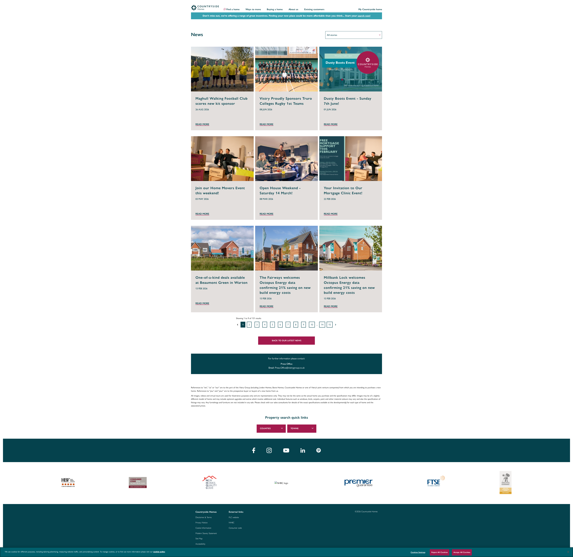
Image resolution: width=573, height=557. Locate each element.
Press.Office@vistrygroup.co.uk (290, 367)
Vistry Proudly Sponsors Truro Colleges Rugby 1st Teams (286, 101)
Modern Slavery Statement (206, 533)
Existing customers (314, 9)
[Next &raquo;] (335, 325)
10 (312, 324)
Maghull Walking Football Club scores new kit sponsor (221, 101)
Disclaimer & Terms (203, 517)
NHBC (231, 523)
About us (293, 9)
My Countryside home (370, 9)
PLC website (234, 517)
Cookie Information (203, 528)
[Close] (568, 552)
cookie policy (159, 552)
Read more (202, 124)
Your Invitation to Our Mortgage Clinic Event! (343, 190)
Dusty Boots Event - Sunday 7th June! (347, 101)
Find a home (232, 9)
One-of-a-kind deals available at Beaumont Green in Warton (221, 280)
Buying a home (275, 9)
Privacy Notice (201, 523)
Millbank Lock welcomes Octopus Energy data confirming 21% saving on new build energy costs (349, 285)
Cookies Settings (418, 552)
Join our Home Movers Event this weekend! (220, 190)
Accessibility (200, 544)
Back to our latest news (286, 340)
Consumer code (235, 528)
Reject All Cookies (439, 552)
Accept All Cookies (461, 552)
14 (322, 324)
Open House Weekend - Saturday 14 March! (280, 190)
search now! (364, 15)
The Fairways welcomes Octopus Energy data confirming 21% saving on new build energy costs (285, 285)
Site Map (198, 539)
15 (329, 324)
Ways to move (253, 9)
